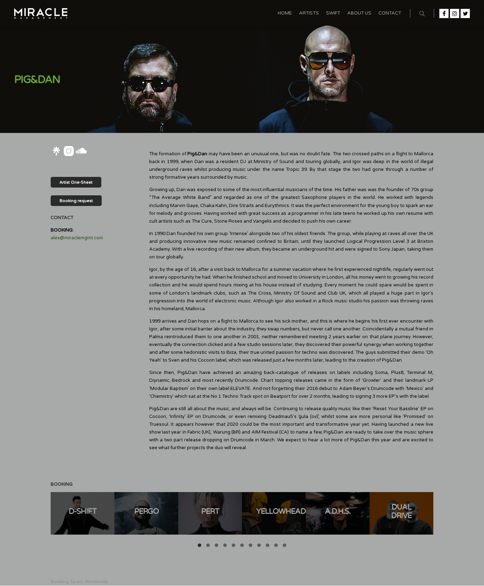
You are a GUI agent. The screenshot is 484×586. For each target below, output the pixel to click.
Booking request (76, 201)
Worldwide (96, 582)
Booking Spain (67, 582)
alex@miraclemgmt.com (77, 238)
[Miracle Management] (40, 13)
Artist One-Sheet (76, 182)
